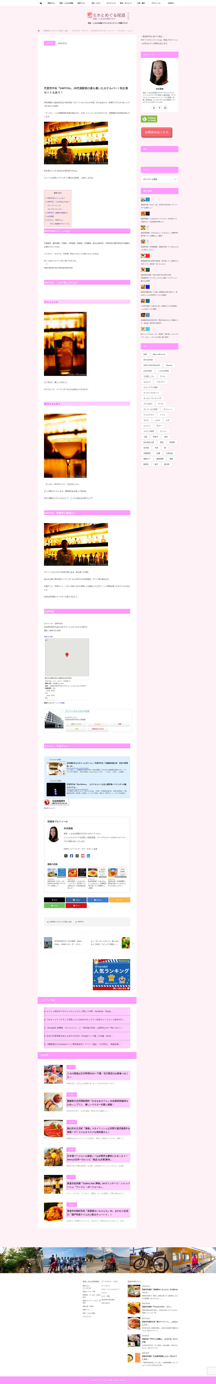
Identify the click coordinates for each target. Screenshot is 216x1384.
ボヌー (159, 426)
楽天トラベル (76, 724)
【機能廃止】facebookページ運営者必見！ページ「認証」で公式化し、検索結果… (83, 1044)
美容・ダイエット (126, 3)
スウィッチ (48, 637)
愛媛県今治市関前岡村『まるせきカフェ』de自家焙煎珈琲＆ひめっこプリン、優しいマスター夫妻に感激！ (97, 1103)
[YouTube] (83, 838)
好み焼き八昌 (149, 442)
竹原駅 (62, 703)
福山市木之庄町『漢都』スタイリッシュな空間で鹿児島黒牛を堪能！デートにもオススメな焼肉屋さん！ (98, 1130)
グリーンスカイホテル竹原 (77, 711)
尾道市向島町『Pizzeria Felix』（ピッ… (157, 1307)
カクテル (59, 922)
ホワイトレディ (55, 209)
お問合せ (171, 3)
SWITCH (81, 922)
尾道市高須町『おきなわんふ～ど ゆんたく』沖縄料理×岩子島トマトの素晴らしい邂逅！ (97, 884)
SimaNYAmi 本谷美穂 (108, 1299)
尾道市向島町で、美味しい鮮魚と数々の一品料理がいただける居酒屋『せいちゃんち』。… (160, 1297)
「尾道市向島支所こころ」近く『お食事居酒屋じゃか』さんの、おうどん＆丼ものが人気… (160, 1364)
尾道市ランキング (49, 808)
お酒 (69, 922)
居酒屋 (172, 442)
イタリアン (160, 382)
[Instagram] (77, 856)
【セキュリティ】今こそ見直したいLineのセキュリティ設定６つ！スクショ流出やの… (85, 1019)
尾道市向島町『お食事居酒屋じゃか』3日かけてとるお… (159, 1357)
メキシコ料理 (149, 431)
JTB (119, 724)
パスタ (157, 420)
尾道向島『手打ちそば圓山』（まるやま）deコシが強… (160, 1340)
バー (57, 703)
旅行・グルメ (96, 3)
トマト (162, 415)
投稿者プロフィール (60, 224)
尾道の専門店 (61, 877)
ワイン (71, 1067)
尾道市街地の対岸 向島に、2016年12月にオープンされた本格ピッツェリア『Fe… (159, 1311)
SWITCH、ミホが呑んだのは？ (57, 202)
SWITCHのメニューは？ (55, 198)
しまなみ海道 (163, 371)
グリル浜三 (148, 404)
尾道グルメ (51, 3)
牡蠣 (158, 453)
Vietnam (169, 365)
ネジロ (146, 420)
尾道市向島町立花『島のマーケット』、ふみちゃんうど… (160, 1323)
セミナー (104, 1293)
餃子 (156, 464)
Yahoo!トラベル (98, 729)
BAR (145, 354)
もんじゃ (147, 382)
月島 (156, 448)
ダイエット (168, 409)
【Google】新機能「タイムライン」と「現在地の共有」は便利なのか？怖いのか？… (84, 1028)
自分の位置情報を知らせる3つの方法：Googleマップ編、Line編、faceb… (79, 1036)
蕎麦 (171, 459)
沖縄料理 (147, 453)
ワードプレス (106, 1286)
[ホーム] (41, 3)
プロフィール (155, 3)
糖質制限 (160, 459)
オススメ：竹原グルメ (54, 220)
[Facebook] (71, 856)
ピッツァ (147, 426)
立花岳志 (169, 453)
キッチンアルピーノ (151, 393)
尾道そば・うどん (121, 877)
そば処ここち (149, 376)
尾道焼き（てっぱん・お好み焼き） (92, 1296)
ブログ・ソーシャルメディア (110, 1289)
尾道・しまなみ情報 (66, 3)
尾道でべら (81, 3)
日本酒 (71, 1149)
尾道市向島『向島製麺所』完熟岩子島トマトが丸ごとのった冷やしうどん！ (117, 883)
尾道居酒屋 (103, 877)
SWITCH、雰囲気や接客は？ (56, 213)
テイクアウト (149, 415)
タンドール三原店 (151, 409)
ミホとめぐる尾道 (105, 1380)
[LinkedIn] (88, 856)
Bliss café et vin (159, 354)
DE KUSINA (148, 360)
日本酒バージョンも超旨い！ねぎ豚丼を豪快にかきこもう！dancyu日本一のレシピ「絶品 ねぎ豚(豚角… (97, 1158)
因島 (166, 437)
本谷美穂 (159, 89)
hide (59, 193)
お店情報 (49, 216)
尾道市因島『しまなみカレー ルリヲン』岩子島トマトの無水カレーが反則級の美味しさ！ (77, 884)
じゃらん (98, 724)
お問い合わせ (106, 1303)
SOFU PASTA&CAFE (152, 365)
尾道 (162, 442)
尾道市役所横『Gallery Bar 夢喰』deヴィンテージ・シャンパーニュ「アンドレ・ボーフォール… (98, 1185)
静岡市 (146, 464)
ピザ (168, 420)
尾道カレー (82, 877)
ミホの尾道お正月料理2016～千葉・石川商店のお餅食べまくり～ (97, 1075)
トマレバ (74, 717)
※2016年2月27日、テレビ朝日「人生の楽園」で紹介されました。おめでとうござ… (160, 1347)
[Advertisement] (87, 65)
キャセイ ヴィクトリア (153, 398)
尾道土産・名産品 (88, 1306)
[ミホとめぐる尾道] (108, 19)
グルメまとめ (87, 1288)
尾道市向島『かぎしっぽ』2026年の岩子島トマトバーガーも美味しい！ (57, 883)
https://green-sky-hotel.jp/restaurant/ (58, 268)
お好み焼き (148, 371)
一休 (76, 729)
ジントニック (54, 205)
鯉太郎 (167, 464)
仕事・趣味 (141, 3)
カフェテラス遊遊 (151, 387)
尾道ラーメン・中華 (89, 1291)
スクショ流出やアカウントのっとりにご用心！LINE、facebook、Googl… (79, 1011)
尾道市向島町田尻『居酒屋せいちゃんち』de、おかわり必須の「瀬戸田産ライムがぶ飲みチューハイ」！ (97, 1213)
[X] (66, 856)
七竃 (145, 437)
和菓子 (155, 437)
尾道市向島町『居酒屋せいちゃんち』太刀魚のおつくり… (160, 1291)
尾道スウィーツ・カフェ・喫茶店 (92, 1302)
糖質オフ (147, 459)
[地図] (84, 719)
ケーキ (161, 404)
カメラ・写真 (106, 1296)
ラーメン (163, 431)
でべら (162, 376)
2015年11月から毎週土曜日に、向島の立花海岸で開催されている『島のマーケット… (160, 1329)
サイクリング (111, 3)
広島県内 (49, 43)
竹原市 (65, 922)
